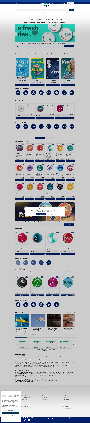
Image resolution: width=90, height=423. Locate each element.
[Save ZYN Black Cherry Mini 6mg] (67, 165)
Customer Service (24, 392)
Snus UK (65, 397)
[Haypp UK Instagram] (24, 420)
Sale (70, 13)
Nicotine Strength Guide (65, 406)
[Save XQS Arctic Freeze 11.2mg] (32, 232)
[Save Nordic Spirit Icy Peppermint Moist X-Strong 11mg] (37, 165)
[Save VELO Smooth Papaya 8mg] (17, 165)
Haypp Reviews (24, 395)
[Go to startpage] (45, 6)
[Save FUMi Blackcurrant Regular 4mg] (17, 145)
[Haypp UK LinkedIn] (29, 420)
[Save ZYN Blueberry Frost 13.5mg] (27, 165)
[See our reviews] (47, 3)
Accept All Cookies (10, 412)
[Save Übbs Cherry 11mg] (62, 232)
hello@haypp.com (35, 412)
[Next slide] (74, 34)
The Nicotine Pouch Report (66, 401)
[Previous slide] (16, 34)
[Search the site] (71, 10)
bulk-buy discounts (28, 381)
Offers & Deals (64, 13)
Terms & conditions (44, 393)
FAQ (24, 402)
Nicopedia (48, 14)
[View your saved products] (64, 3)
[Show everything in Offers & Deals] (67, 13)
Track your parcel (24, 404)
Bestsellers (57, 13)
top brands (66, 271)
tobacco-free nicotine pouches (34, 53)
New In (52, 13)
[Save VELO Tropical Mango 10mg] (57, 145)
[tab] (21, 337)
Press (24, 408)
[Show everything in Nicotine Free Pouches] (42, 13)
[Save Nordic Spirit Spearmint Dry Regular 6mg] (47, 145)
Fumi (32, 373)
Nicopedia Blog (66, 399)
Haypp (65, 392)
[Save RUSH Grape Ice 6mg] (47, 165)
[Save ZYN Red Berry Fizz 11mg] (17, 184)
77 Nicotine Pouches (24, 373)
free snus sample (29, 376)
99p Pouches (46, 13)
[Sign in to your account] (62, 3)
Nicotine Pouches (22, 13)
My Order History (24, 399)
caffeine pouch (35, 358)
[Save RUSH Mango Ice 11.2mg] (67, 184)
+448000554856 (44, 412)
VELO (68, 372)
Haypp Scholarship (65, 402)
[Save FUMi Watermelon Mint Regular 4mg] (27, 145)
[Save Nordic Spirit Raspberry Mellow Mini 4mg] (48, 277)
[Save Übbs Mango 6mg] (27, 184)
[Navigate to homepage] (45, 387)
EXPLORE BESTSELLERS (69, 228)
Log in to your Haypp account (24, 397)
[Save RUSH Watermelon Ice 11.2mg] (37, 145)
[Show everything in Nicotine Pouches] (26, 13)
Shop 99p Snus (44, 1)
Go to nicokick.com (41, 214)
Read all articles (71, 312)
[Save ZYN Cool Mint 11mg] (57, 165)
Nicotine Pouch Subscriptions (65, 408)
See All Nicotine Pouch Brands (45, 134)
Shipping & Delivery (24, 406)
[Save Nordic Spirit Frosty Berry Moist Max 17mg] (57, 184)
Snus (29, 13)
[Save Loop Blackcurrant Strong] (57, 105)
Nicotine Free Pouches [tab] (50, 138)
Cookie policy (45, 397)
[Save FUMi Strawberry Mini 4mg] (37, 184)
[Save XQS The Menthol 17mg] (37, 105)
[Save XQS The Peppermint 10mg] (67, 145)
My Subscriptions (24, 401)
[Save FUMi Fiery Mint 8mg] (63, 277)
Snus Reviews (65, 404)
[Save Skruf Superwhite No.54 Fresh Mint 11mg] (17, 105)
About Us (65, 393)
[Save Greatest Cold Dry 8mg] (17, 277)
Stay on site (50, 214)
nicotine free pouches (48, 53)
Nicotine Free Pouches (37, 13)
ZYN (19, 373)
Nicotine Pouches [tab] (40, 138)
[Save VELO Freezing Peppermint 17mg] (47, 184)
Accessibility (45, 399)
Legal (45, 392)
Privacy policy (45, 395)
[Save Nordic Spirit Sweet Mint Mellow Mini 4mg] (32, 277)
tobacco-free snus (52, 356)
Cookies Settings (11, 418)
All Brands (42, 14)
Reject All (10, 415)
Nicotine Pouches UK (66, 395)
